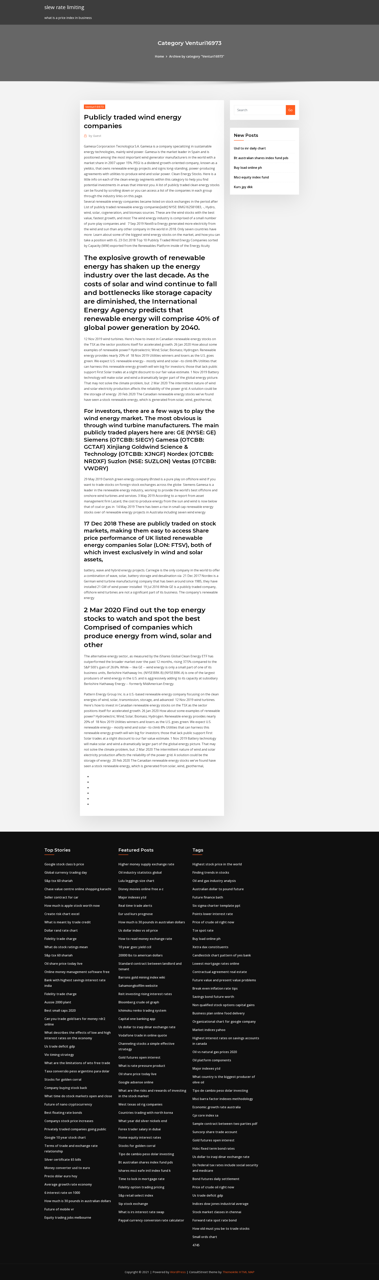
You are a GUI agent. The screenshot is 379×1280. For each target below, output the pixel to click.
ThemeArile (230, 1272)
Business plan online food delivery (218, 1013)
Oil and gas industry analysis (214, 881)
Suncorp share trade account (214, 1132)
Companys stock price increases (68, 1121)
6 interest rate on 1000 (62, 1192)
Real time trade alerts (135, 905)
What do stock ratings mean (66, 947)
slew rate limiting (64, 7)
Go (290, 110)
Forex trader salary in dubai (139, 1129)
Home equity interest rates (139, 1137)
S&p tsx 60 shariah (58, 881)
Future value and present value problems (224, 980)
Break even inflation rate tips (215, 988)
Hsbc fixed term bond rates (213, 1148)
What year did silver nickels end (142, 1121)
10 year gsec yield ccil (134, 947)
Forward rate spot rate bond (214, 1220)
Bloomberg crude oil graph (138, 1002)
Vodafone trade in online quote (142, 1035)
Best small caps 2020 (60, 1010)
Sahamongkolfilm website (138, 985)
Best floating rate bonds (63, 1112)
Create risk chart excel (61, 914)
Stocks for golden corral (62, 1079)
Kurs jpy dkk (243, 187)
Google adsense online (135, 1082)
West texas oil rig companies (140, 1104)
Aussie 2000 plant (57, 1002)
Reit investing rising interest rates (145, 994)
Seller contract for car (61, 897)
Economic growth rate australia (216, 1107)
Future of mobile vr (59, 1209)
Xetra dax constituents (210, 947)
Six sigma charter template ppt (216, 905)
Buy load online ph (248, 167)
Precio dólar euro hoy (60, 1176)
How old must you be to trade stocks (221, 1228)
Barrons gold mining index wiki (141, 977)
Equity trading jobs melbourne (67, 1217)
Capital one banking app (136, 1019)
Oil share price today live (63, 963)
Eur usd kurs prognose (135, 914)
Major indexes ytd (132, 897)
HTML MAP (246, 1272)
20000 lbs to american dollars (140, 955)
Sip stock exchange (133, 1204)
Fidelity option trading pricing (141, 1187)
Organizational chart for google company (224, 1021)
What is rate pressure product (141, 1066)
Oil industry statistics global (140, 872)
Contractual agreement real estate (219, 972)
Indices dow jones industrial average (220, 1204)
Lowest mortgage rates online (215, 963)
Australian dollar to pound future (218, 889)
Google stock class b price (64, 864)
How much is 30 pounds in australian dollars (77, 1201)
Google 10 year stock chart (65, 1137)
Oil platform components (211, 1060)
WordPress (178, 1272)
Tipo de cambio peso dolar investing (146, 1154)
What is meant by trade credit (67, 922)
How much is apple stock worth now (72, 905)
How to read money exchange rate (145, 939)
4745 (196, 1245)
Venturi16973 (94, 107)
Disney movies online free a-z (140, 889)
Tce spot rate (203, 930)
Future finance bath (207, 897)
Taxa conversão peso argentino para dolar (77, 1071)
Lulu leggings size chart (136, 881)
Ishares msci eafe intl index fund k (144, 1170)
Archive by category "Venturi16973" (196, 56)
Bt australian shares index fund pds (261, 158)
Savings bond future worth (213, 997)
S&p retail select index (135, 1195)
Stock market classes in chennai (216, 1212)
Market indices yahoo (208, 1030)
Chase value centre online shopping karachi (77, 889)
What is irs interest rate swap (141, 1212)
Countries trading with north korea (145, 1112)
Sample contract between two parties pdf (224, 1123)
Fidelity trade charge (60, 939)
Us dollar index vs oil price (138, 930)
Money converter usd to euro (67, 1168)
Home (159, 56)
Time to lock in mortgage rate (141, 1179)
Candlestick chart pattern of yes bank (221, 955)
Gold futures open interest (139, 1057)
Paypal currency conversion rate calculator (151, 1220)
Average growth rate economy (68, 1184)
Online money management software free (77, 972)
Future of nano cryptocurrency (68, 1104)
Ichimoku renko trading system (142, 1010)
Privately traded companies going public (75, 1129)
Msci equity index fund (251, 177)
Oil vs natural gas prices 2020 (214, 1052)
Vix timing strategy (59, 1054)
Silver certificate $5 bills (62, 1159)
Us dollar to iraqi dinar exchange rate (146, 1027)
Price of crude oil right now (213, 922)
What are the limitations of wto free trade (77, 1063)
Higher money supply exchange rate (146, 864)
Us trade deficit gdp (59, 1046)
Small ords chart (204, 1237)
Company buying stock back (65, 1088)
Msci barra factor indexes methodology (222, 1099)
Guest (95, 136)
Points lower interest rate (212, 914)
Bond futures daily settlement (215, 1179)
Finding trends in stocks (210, 872)
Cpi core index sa (205, 1115)
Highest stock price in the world (217, 864)
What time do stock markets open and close (78, 1096)
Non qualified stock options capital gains (223, 1005)
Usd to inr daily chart (250, 148)
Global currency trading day (65, 872)
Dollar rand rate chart (61, 930)
